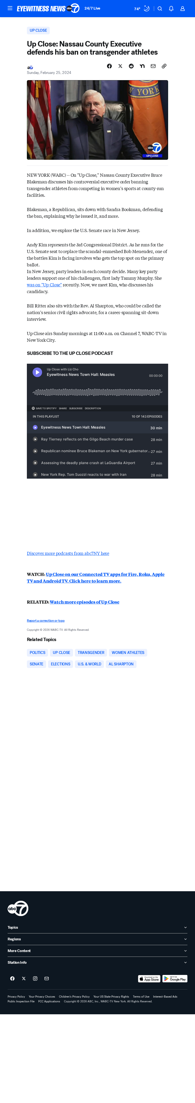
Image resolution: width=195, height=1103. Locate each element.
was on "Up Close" (44, 284)
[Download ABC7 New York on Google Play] (174, 979)
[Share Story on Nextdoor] (142, 66)
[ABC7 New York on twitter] (24, 979)
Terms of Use (141, 996)
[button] (10, 8)
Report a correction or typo (45, 620)
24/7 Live (92, 8)
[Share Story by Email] (153, 66)
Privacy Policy (16, 996)
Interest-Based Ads (165, 996)
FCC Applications (49, 1001)
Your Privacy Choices (42, 996)
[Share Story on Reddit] (131, 66)
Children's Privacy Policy (74, 996)
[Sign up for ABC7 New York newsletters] (46, 979)
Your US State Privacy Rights (111, 996)
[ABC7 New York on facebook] (12, 979)
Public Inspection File (21, 1001)
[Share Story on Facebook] (109, 66)
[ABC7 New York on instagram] (35, 979)
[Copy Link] (164, 66)
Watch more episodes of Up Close (84, 602)
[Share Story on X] (120, 66)
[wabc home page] (18, 908)
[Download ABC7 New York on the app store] (149, 979)
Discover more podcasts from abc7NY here (68, 553)
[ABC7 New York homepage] (48, 8)
